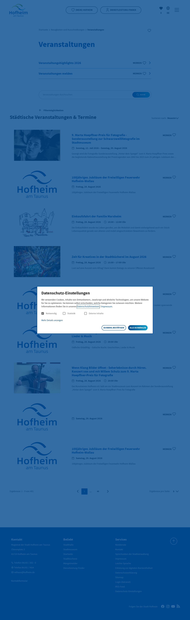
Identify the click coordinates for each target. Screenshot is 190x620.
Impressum (106, 306)
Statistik (71, 313)
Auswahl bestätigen (113, 327)
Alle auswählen (138, 327)
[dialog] (95, 310)
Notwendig (51, 313)
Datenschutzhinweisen (88, 306)
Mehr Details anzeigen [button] (52, 320)
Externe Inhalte (96, 313)
